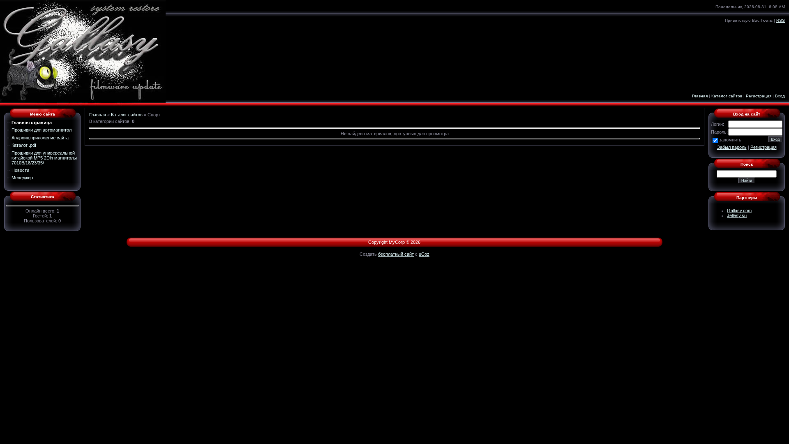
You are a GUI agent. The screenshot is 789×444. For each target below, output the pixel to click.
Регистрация (758, 96)
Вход (780, 96)
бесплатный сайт (396, 254)
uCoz (424, 254)
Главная (700, 96)
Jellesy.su (737, 215)
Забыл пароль (732, 147)
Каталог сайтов (726, 96)
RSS (780, 20)
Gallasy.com (739, 210)
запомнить (730, 139)
